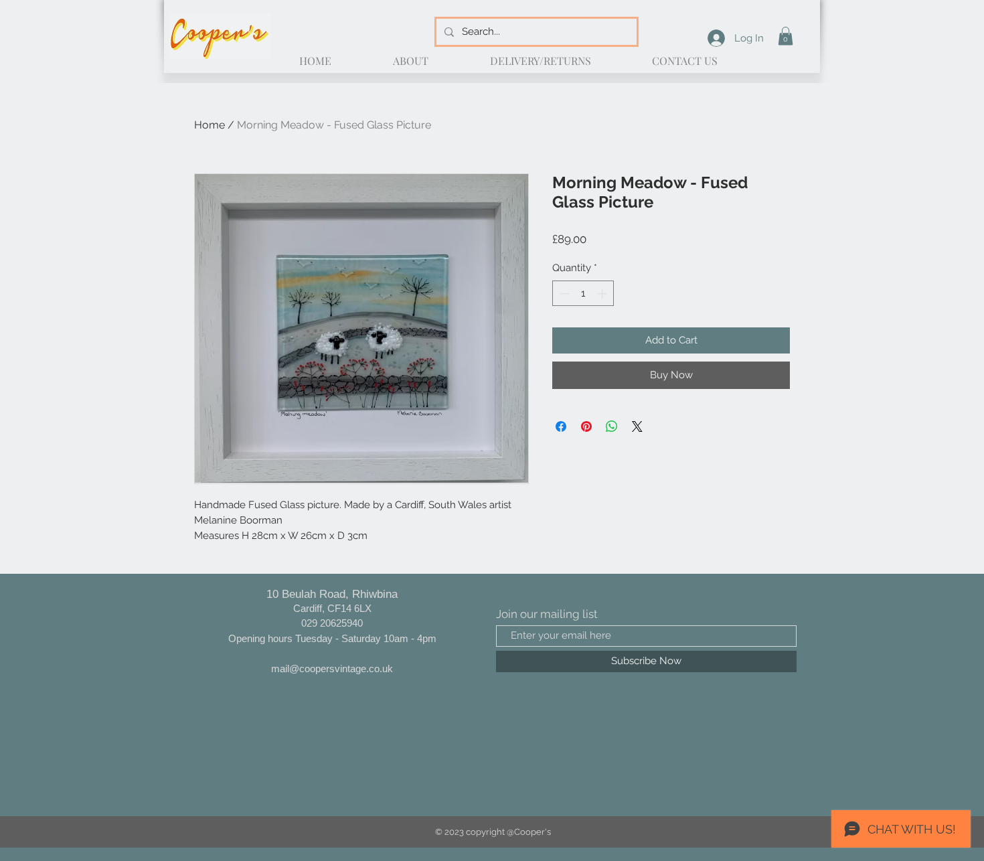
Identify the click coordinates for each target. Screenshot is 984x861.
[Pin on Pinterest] (586, 426)
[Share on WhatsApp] (612, 426)
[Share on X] (637, 426)
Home (209, 125)
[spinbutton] (583, 293)
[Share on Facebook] (561, 426)
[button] (785, 36)
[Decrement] (563, 293)
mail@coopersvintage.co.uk (332, 668)
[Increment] (603, 293)
